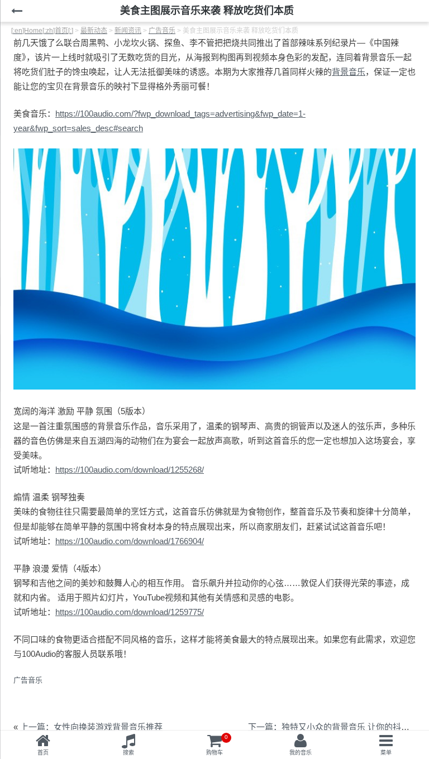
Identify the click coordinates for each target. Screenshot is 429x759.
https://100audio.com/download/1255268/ (129, 469)
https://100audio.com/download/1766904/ (129, 541)
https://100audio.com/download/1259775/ (129, 612)
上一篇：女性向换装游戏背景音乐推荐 (91, 727)
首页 (43, 753)
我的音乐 (300, 753)
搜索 (128, 753)
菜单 (386, 753)
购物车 (217, 745)
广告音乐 (27, 680)
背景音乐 (348, 71)
